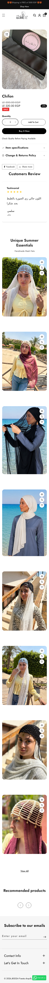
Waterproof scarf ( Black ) (15, 478)
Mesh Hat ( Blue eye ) (13, 635)
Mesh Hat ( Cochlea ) (13, 858)
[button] (20, 228)
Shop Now (24, 6)
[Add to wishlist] (41, 273)
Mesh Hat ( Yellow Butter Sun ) (17, 395)
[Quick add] (41, 262)
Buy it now (24, 131)
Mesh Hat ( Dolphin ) (12, 709)
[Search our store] (34, 15)
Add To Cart (33, 122)
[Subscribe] (44, 937)
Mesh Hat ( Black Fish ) (14, 784)
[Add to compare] (41, 267)
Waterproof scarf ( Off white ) (17, 560)
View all (25, 871)
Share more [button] (27, 166)
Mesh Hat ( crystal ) (12, 320)
